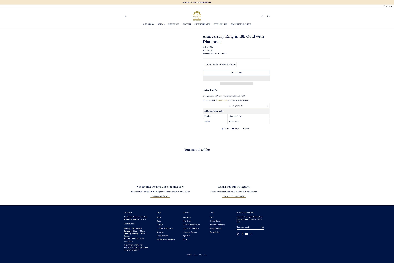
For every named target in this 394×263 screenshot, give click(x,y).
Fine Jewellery (202, 24)
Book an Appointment (191, 225)
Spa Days (186, 236)
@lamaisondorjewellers (234, 196)
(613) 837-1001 (129, 223)
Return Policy (215, 232)
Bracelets (160, 232)
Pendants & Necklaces (165, 228)
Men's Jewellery (162, 236)
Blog (185, 239)
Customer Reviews (190, 232)
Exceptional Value (241, 24)
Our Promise (220, 24)
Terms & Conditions (217, 225)
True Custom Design (160, 196)
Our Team (187, 221)
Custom (187, 24)
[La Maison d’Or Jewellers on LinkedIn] (251, 234)
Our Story (148, 24)
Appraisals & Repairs (191, 228)
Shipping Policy (216, 228)
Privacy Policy (215, 221)
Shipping (206, 53)
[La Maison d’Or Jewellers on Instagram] (238, 234)
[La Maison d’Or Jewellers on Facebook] (242, 234)
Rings (159, 221)
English (387, 6)
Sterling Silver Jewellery (166, 239)
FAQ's (212, 217)
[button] (236, 78)
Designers (173, 24)
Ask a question (236, 106)
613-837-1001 (222, 100)
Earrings (160, 225)
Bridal (161, 24)
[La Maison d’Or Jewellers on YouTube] (246, 234)
